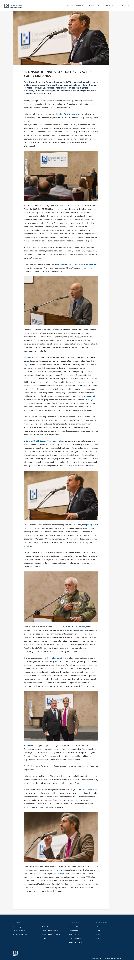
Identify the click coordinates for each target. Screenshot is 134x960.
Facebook (98, 935)
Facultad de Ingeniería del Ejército (51, 935)
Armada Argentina (74, 935)
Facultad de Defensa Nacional (50, 931)
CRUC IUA (44, 939)
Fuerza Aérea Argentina (75, 938)
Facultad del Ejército (18, 927)
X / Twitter (98, 938)
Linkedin (98, 931)
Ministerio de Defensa (74, 927)
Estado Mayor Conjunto (75, 942)
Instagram (98, 927)
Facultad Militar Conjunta (48, 927)
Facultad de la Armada (19, 931)
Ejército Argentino (73, 931)
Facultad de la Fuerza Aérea (20, 935)
